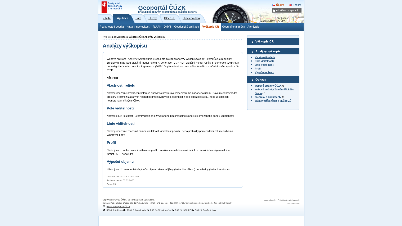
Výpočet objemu (264, 72)
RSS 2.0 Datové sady (136, 210)
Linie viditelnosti (264, 64)
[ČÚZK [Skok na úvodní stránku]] (112, 7)
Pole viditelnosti (264, 61)
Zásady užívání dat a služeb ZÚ (273, 100)
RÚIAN (157, 26)
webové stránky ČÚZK (268, 85)
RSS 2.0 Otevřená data (205, 210)
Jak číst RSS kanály (223, 203)
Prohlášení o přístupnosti (288, 200)
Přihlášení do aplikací (287, 10)
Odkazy (260, 79)
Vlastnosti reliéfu (265, 57)
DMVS (168, 26)
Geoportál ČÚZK (167, 8)
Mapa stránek (270, 200)
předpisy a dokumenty (268, 97)
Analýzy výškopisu (268, 51)
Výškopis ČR (210, 26)
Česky (280, 5)
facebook (209, 203)
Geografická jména (233, 26)
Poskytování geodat (112, 26)
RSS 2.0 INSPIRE (183, 210)
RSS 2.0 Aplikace (115, 210)
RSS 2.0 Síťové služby (160, 210)
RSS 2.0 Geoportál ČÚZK (118, 206)
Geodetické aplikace (186, 26)
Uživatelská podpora (194, 203)
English (297, 5)
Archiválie (253, 26)
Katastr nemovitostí (138, 26)
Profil (258, 68)
